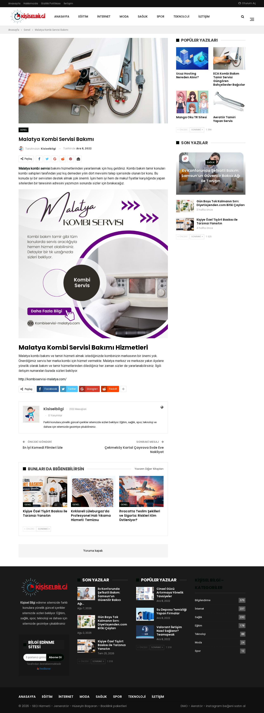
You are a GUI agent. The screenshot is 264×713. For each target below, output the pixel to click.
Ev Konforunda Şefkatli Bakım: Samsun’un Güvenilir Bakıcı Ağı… (99, 596)
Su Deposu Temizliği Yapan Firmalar (172, 611)
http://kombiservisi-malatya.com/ (43, 379)
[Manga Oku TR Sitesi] (192, 102)
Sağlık (143, 16)
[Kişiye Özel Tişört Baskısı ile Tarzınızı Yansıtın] (45, 491)
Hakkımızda (31, 3)
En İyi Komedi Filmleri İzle (43, 447)
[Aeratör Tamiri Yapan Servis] (229, 102)
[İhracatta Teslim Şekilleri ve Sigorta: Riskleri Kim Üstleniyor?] (141, 491)
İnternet (104, 16)
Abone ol (55, 657)
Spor (160, 16)
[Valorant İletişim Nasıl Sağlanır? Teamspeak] (145, 631)
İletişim (68, 3)
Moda (124, 16)
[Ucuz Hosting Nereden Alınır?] (192, 58)
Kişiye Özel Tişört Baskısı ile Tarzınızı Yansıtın (217, 221)
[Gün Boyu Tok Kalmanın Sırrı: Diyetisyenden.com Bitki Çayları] (185, 206)
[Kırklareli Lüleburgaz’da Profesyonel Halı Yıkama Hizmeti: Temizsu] (93, 491)
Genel (23, 129)
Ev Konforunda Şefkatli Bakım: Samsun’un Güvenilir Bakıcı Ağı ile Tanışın (210, 175)
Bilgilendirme (202, 600)
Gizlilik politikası (51, 3)
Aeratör (197, 706)
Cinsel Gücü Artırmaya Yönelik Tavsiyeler (170, 592)
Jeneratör (61, 706)
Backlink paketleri (114, 706)
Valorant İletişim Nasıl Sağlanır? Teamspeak (169, 631)
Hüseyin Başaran (84, 706)
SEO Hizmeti (41, 706)
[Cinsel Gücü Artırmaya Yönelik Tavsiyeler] (145, 593)
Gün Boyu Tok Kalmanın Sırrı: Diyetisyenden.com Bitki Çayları (221, 203)
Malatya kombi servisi (34, 168)
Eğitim (83, 16)
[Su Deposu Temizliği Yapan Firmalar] (145, 614)
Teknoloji (181, 16)
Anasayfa (14, 3)
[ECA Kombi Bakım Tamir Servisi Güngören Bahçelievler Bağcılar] (229, 58)
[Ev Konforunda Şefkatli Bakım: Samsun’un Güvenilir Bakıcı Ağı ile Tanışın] (86, 593)
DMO (184, 706)
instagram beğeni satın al (225, 706)
